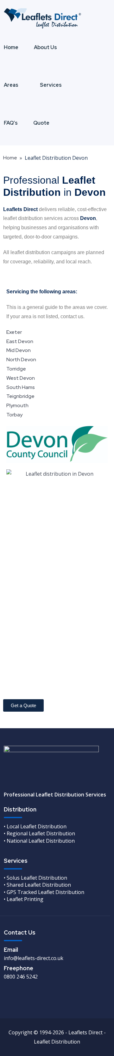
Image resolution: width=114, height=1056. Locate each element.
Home (11, 47)
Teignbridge (20, 396)
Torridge (16, 368)
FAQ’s (11, 123)
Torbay (14, 414)
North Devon (21, 359)
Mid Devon (18, 350)
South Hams (20, 387)
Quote (41, 123)
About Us (45, 47)
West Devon (20, 378)
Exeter (14, 332)
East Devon (19, 341)
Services (51, 85)
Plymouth (17, 405)
